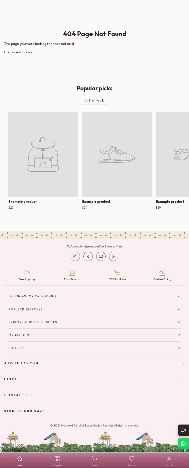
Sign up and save (25, 411)
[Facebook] (88, 256)
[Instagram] (75, 256)
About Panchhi (22, 363)
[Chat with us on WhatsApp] (183, 443)
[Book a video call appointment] (183, 430)
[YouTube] (101, 256)
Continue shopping (18, 52)
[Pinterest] (113, 256)
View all (94, 100)
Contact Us (18, 395)
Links (10, 379)
